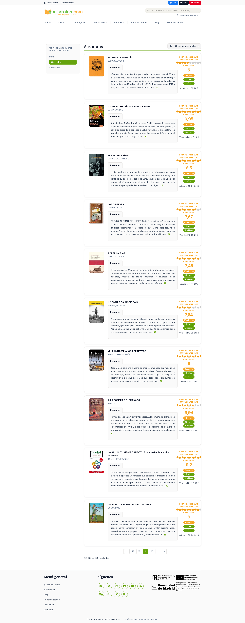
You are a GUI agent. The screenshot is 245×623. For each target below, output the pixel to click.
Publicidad (49, 604)
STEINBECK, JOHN (116, 256)
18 (139, 551)
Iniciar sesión (52, 3)
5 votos (189, 474)
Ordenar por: (185, 46)
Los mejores (79, 22)
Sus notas (56, 62)
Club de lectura (139, 22)
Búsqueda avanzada (188, 15)
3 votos (189, 226)
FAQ (46, 594)
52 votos (189, 422)
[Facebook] (101, 586)
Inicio (48, 22)
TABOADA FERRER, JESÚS (119, 354)
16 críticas (189, 132)
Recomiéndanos (52, 599)
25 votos (189, 275)
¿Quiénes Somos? (52, 584)
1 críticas (189, 83)
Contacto (48, 609)
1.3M (175, 3)
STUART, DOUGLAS (116, 305)
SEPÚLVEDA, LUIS (115, 110)
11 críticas (189, 426)
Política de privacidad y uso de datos (141, 619)
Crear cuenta (68, 3)
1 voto (188, 79)
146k (185, 3)
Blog (157, 22)
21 (158, 551)
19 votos (189, 324)
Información (49, 589)
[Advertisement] (122, 35)
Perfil (51, 56)
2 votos (189, 177)
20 (152, 551)
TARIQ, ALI (112, 403)
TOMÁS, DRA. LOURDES (118, 459)
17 (133, 551)
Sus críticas (54, 67)
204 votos (189, 128)
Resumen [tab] (115, 67)
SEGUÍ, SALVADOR (116, 61)
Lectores (119, 22)
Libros (61, 22)
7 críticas (189, 279)
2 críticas (189, 230)
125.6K (197, 3)
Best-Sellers (100, 22)
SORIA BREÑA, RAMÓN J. (118, 159)
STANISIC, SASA (115, 208)
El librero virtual (175, 22)
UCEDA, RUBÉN (114, 508)
